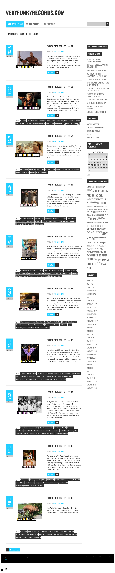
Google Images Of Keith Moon (97, 70)
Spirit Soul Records (28, 276)
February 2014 (92, 344)
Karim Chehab (100, 237)
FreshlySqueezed (76, 373)
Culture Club (49, 24)
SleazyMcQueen (32, 379)
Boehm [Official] (42, 480)
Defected (90, 211)
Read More (51, 72)
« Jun (88, 175)
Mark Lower (55, 273)
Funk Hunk (63, 428)
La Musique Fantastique (39, 124)
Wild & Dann (31, 328)
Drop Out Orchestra (59, 373)
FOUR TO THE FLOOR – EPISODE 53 (60, 87)
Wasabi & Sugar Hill (21, 328)
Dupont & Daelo (56, 121)
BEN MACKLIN (40, 169)
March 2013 (91, 378)
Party (98, 248)
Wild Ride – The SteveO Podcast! (95, 107)
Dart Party (64, 322)
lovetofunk (56, 431)
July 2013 (90, 364)
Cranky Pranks (40, 373)
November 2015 (92, 290)
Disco (89, 134)
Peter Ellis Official (34, 434)
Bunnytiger (48, 169)
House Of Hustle (28, 431)
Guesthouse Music (20, 534)
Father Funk (91, 222)
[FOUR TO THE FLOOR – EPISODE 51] (30, 184)
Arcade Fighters (24, 169)
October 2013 (91, 358)
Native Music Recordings (69, 221)
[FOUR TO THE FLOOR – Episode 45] (30, 498)
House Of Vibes (20, 483)
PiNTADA (24, 224)
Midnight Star (74, 431)
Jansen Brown (48, 325)
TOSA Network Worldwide (61, 434)
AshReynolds (28, 322)
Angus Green (23, 531)
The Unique (63, 379)
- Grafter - (22, 373)
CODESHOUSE (50, 480)
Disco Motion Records (21, 325)
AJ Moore (90, 187)
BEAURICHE (23, 121)
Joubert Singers (52, 221)
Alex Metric (23, 218)
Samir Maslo (98, 251)
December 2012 (92, 388)
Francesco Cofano (71, 218)
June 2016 (90, 280)
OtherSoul (18, 224)
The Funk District (28, 537)
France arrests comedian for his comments (97, 66)
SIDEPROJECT (19, 537)
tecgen (69, 325)
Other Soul (56, 325)
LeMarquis (48, 376)
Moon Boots (91, 248)
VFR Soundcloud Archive (105, 557)
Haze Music (74, 270)
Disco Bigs (50, 428)
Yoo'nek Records (39, 328)
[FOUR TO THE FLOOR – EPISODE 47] (30, 391)
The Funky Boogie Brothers (41, 276)
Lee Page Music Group (21, 273)
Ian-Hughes (32, 376)
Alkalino (96, 187)
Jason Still (41, 534)
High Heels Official (20, 124)
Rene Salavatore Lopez (65, 273)
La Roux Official (40, 376)
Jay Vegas (99, 232)
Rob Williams (63, 325)
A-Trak (21, 322)
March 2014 (91, 341)
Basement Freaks (39, 218)
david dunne (48, 218)
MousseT (45, 483)
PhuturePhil (65, 483)
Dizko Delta (57, 531)
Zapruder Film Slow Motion (96, 112)
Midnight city (38, 483)
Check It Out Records (38, 270)
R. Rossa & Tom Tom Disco (47, 434)
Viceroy (99, 263)
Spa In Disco (31, 224)
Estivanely (67, 373)
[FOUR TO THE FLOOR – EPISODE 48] (30, 340)
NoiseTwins (26, 434)
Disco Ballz (102, 211)
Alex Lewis (22, 428)
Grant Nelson (19, 431)
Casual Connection (99, 206)
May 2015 (90, 297)
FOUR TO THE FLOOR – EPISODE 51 (60, 184)
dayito (53, 169)
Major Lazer (98, 242)
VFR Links (95, 557)
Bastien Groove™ (24, 480)
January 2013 (91, 384)
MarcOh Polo (48, 273)
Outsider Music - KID (51, 534)
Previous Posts (14, 550)
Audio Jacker (95, 195)
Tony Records (44, 172)
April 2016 (90, 287)
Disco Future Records (42, 531)
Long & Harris (40, 273)
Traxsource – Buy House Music (98, 99)
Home (83, 557)
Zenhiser (46, 328)
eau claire (18, 172)
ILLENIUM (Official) (29, 221)
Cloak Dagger (47, 270)
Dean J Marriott (72, 322)
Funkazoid (71, 531)
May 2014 (90, 334)
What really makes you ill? (96, 103)
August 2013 (91, 361)
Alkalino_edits (30, 218)
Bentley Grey (92, 202)
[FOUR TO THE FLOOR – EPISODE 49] (30, 288)
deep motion (42, 121)
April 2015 (90, 300)
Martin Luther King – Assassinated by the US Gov (97, 75)
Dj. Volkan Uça (75, 169)
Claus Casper (43, 428)
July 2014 (90, 327)
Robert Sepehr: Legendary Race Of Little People (98, 83)
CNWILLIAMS (97, 209)
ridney (52, 124)
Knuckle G (90, 242)
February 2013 (92, 381)
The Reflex (56, 379)
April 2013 (90, 374)
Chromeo (90, 209)
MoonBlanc (64, 376)
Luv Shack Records (64, 431)
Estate (64, 218)
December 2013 (92, 351)
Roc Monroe (75, 273)
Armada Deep (32, 169)
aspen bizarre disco (37, 322)
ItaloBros (29, 124)
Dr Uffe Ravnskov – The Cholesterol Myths (95, 60)
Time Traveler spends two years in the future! (96, 95)
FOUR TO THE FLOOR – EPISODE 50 (60, 236)
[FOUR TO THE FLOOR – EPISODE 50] (30, 236)
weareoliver (33, 486)
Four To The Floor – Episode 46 (60, 446)
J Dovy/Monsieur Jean (39, 431)
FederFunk (41, 325)
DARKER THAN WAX (59, 480)
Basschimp (102, 199)
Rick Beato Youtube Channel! (97, 79)
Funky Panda (64, 121)
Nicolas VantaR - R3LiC (21, 379)
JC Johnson (38, 221)
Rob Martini (68, 534)
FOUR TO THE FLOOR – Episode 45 (60, 498)
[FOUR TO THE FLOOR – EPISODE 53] (30, 86)
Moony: (70, 376)
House (103, 229)
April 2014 (90, 337)
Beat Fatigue (33, 480)
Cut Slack (54, 270)
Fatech (36, 325)
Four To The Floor (15, 24)
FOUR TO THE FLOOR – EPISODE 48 (60, 340)
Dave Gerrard (34, 121)
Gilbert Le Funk (19, 221)
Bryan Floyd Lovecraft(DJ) (33, 428)
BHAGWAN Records (31, 373)
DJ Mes (48, 121)
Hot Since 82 (76, 480)
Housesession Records (32, 534)
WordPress (36, 557)
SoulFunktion (19, 276)
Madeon (60, 221)
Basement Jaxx (31, 531)
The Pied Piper (52, 276)
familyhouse (69, 480)
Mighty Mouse (98, 245)
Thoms (59, 276)
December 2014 (92, 310)
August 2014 (91, 324)
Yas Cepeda (40, 486)
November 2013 (92, 354)
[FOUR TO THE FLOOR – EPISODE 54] (30, 46)
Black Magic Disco (48, 322)
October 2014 (91, 317)
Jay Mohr (32, 172)
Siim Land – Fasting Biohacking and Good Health (98, 89)
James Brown (49, 431)
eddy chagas (64, 531)
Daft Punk (104, 209)
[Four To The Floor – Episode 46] (30, 446)
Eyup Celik (60, 270)
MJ (104, 245)
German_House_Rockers (22, 376)
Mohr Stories (19, 434)
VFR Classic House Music (95, 127)
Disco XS (51, 531)
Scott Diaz (74, 534)
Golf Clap (78, 121)
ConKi (28, 121)
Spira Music (40, 379)
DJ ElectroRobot (49, 373)
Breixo (89, 206)
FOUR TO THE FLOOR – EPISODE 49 (60, 288)
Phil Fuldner (60, 534)
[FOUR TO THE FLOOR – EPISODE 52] (30, 136)
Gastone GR (72, 121)
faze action (67, 270)
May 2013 (90, 371)
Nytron (37, 172)
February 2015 (92, 304)
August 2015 (91, 294)
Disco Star (56, 428)
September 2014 (92, 321)
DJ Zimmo (30, 325)
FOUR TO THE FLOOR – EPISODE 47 (60, 391)
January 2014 (91, 347)
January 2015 (91, 307)
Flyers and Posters (94, 131)
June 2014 (90, 331)
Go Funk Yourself (33, 24)
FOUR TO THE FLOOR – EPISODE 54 (60, 46)
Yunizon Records (39, 224)
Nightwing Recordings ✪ (55, 483)
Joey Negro (44, 221)
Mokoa (47, 124)
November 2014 (92, 314)
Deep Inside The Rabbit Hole (63, 169)
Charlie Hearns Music (25, 270)
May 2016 (90, 284)
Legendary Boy (31, 273)
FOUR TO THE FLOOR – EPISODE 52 (60, 136)
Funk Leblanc (70, 428)
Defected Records (57, 218)
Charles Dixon (57, 322)
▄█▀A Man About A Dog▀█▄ (71, 124)
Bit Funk (101, 203)
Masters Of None (56, 376)
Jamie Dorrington (29, 483)
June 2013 (90, 368)
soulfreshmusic (59, 124)
